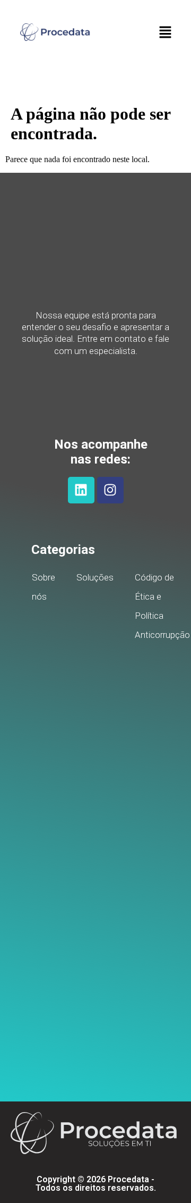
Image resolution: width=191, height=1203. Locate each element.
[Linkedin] (81, 490)
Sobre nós (43, 587)
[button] (165, 33)
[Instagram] (110, 490)
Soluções (95, 577)
